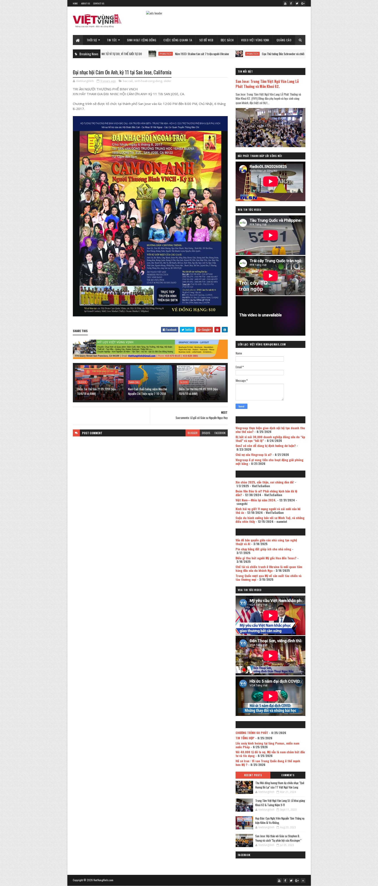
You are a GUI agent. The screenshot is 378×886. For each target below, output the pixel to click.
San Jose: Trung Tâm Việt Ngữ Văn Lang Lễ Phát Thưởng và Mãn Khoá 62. (267, 83)
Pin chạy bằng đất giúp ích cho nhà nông (263, 549)
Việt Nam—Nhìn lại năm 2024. (256, 500)
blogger (193, 433)
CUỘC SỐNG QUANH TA (177, 40)
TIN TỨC (112, 40)
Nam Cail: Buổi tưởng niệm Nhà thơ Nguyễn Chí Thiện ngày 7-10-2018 (147, 391)
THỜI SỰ (92, 40)
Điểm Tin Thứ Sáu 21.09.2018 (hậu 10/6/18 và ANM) (96, 391)
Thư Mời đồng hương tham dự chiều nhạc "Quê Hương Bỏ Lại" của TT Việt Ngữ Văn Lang (279, 785)
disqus (206, 433)
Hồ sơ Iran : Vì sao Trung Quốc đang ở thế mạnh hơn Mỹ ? (268, 763)
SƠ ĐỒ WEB (206, 40)
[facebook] (291, 3)
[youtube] (285, 3)
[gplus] (303, 3)
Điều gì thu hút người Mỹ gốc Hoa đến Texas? (266, 558)
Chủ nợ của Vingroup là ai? (254, 454)
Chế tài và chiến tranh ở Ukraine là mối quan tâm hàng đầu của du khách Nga (269, 568)
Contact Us (98, 3)
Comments (287, 775)
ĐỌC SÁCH (227, 40)
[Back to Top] (303, 880)
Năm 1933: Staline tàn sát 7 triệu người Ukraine (162, 53)
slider (167, 81)
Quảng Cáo (284, 40)
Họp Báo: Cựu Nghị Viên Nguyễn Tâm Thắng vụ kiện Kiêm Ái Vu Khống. (279, 820)
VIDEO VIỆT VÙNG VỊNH (255, 40)
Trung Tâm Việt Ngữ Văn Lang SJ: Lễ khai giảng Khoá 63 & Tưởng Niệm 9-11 (280, 802)
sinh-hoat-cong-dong (148, 81)
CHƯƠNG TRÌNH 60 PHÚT (252, 732)
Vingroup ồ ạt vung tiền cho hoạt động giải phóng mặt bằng (269, 461)
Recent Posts (253, 775)
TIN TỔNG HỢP (245, 738)
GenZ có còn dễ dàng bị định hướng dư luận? (266, 445)
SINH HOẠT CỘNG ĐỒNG (141, 40)
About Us (85, 3)
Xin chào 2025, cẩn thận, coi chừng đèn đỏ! (265, 482)
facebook (220, 433)
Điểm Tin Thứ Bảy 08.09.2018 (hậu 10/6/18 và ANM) (198, 391)
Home (75, 3)
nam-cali (134, 382)
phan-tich (126, 53)
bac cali (128, 81)
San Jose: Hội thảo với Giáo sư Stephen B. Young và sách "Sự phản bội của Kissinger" (278, 838)
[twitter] (297, 3)
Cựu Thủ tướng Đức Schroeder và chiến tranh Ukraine (252, 53)
